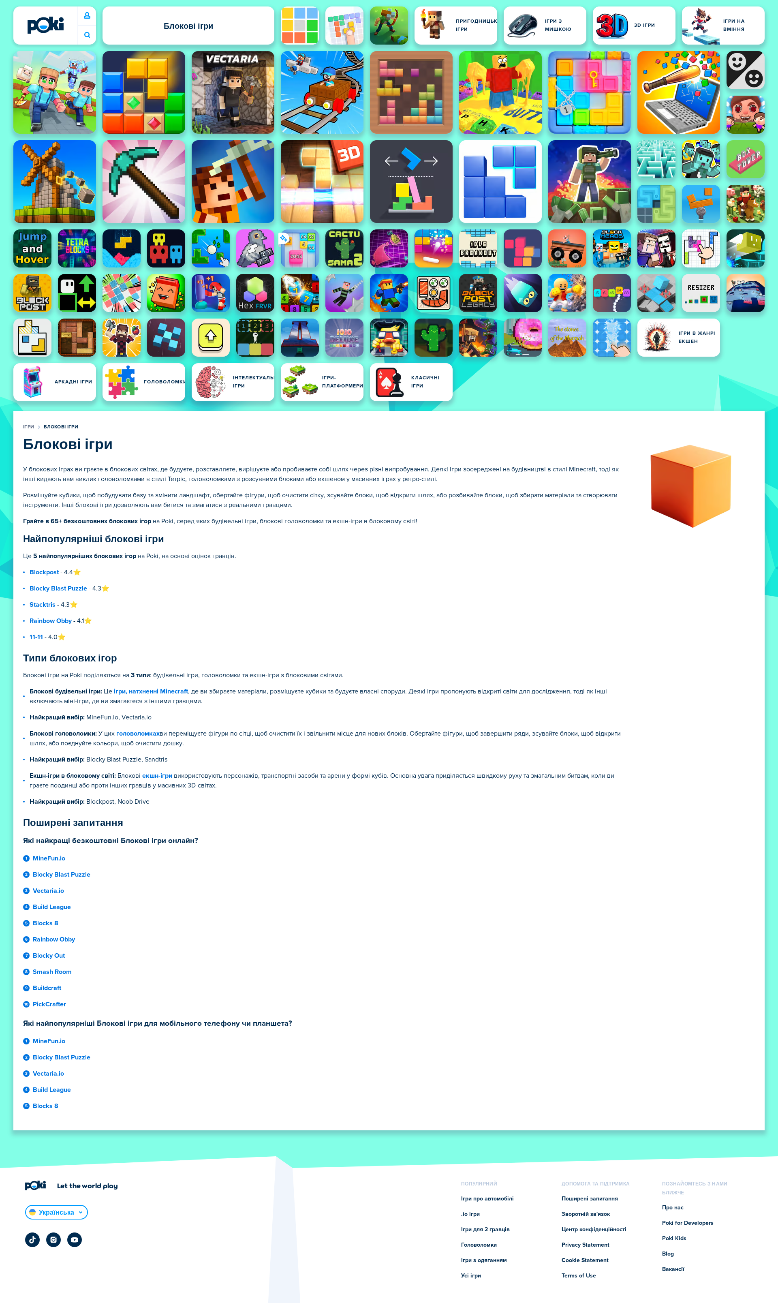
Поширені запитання (590, 1199)
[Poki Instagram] (53, 1239)
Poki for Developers (688, 1223)
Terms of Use (579, 1276)
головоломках (138, 733)
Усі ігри (471, 1276)
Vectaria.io (48, 891)
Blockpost (44, 572)
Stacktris (43, 604)
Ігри (28, 427)
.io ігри (470, 1214)
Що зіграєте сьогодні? (87, 35)
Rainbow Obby (51, 621)
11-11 (36, 637)
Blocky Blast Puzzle (58, 588)
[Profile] (87, 15)
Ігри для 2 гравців (485, 1229)
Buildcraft (47, 988)
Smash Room (52, 972)
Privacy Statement (585, 1245)
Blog (668, 1254)
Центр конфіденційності (594, 1229)
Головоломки (479, 1245)
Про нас (673, 1208)
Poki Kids (674, 1238)
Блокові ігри (61, 427)
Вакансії (673, 1269)
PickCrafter (49, 1004)
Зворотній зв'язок (586, 1214)
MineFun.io (49, 858)
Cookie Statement (585, 1260)
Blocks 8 (45, 923)
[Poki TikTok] (32, 1239)
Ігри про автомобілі (487, 1199)
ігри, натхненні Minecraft (151, 691)
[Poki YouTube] (74, 1239)
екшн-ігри (157, 775)
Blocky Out (49, 955)
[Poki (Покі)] (45, 25)
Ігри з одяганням (484, 1260)
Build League (52, 907)
